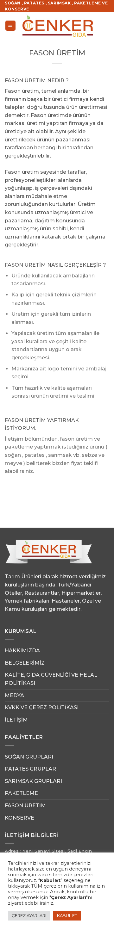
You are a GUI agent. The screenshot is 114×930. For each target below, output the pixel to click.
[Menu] (10, 26)
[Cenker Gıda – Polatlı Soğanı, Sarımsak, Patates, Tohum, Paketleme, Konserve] (58, 25)
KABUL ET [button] (67, 915)
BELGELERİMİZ (25, 663)
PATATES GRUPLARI (31, 769)
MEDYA (14, 695)
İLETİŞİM (16, 720)
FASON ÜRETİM (25, 806)
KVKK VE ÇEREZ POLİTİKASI (42, 707)
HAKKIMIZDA (22, 651)
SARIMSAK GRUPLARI (33, 781)
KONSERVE (19, 818)
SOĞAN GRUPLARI (29, 757)
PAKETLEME (21, 793)
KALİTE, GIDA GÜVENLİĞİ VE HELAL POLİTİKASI (51, 679)
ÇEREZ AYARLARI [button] (29, 915)
